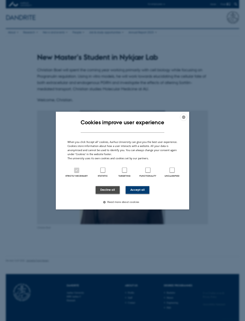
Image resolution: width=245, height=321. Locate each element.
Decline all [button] (107, 190)
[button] (122, 202)
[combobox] (183, 117)
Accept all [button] (137, 190)
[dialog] (122, 160)
